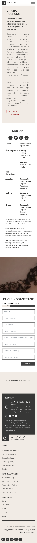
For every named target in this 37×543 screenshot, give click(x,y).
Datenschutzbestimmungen (22, 526)
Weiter (27, 363)
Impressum (10, 526)
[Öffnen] (33, 3)
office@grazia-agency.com (25, 144)
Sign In (4, 446)
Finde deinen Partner (9, 485)
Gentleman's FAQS (9, 492)
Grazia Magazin (8, 465)
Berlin (4, 501)
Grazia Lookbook (8, 458)
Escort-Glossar (7, 489)
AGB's (33, 526)
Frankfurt (5, 505)
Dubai (4, 516)
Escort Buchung (8, 477)
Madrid (4, 512)
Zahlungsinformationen (10, 481)
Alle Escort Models (9, 454)
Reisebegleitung (7, 461)
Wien (4, 508)
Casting (4, 469)
